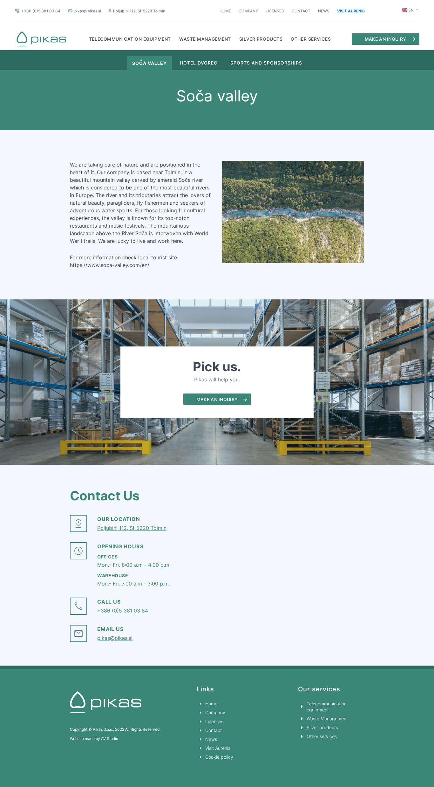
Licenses (275, 11)
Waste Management (205, 39)
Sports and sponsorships (266, 63)
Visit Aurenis (351, 11)
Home (225, 11)
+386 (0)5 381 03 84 (40, 11)
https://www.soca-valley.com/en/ (109, 265)
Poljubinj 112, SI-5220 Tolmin (139, 11)
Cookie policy (219, 757)
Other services (311, 39)
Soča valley (149, 63)
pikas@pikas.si (87, 11)
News (323, 11)
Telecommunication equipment (130, 39)
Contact (301, 11)
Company (248, 11)
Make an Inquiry (385, 39)
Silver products (260, 39)
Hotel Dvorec (198, 63)
